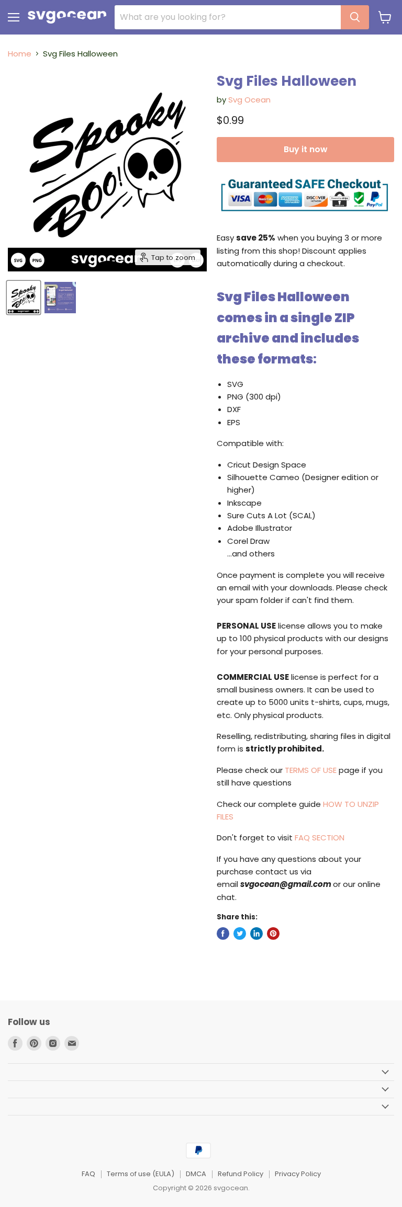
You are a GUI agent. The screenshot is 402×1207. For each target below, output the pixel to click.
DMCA (196, 1174)
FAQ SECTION (319, 837)
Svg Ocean (249, 99)
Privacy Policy (298, 1174)
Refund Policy (240, 1174)
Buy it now (305, 149)
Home (19, 53)
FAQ (88, 1174)
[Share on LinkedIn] (256, 933)
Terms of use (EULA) (140, 1174)
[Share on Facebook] (223, 933)
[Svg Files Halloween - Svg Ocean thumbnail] (23, 297)
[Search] (355, 17)
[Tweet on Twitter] (239, 933)
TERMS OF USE (311, 770)
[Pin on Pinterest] (273, 933)
